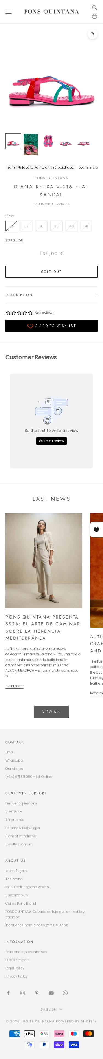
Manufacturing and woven (27, 887)
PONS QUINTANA (51, 178)
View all (51, 711)
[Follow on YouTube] (51, 993)
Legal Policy (14, 968)
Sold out (51, 271)
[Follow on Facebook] (8, 993)
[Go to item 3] (48, 141)
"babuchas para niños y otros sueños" (36, 925)
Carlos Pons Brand (20, 903)
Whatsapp (14, 760)
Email (10, 752)
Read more (14, 685)
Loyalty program (19, 844)
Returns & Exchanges (22, 827)
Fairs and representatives (26, 951)
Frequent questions (21, 803)
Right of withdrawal (21, 836)
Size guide (13, 811)
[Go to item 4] (66, 141)
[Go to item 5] (83, 141)
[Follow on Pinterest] (37, 993)
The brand (14, 879)
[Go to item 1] (13, 141)
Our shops (14, 768)
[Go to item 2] (30, 144)
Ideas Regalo (16, 870)
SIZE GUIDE (14, 240)
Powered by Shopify (76, 1021)
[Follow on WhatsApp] (65, 993)
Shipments (14, 819)
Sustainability (16, 895)
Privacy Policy (16, 976)
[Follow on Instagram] (22, 993)
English (49, 1009)
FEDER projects (17, 959)
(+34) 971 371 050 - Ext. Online (28, 776)
